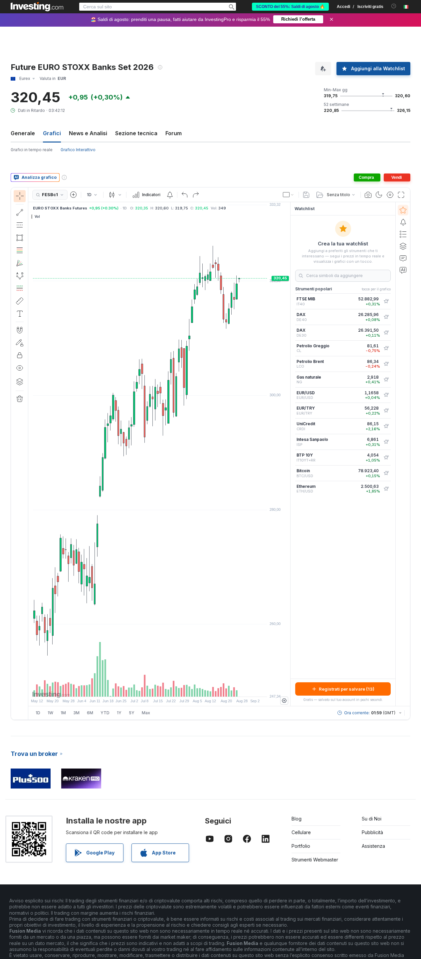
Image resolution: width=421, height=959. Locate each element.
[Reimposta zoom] (177, 688)
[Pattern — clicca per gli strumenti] (20, 276)
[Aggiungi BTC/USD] (386, 473)
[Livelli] (20, 382)
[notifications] (394, 6)
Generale (23, 133)
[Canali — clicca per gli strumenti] (20, 225)
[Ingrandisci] (150, 688)
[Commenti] (403, 258)
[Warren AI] (403, 270)
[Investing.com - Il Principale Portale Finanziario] (37, 6)
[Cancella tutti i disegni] (20, 399)
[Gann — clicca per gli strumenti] (20, 263)
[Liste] (403, 234)
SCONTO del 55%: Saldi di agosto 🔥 (290, 6)
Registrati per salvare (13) (346, 689)
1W (50, 712)
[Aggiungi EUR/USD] (386, 395)
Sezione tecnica (136, 133)
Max (146, 712)
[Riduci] (141, 688)
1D (38, 712)
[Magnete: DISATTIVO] (20, 330)
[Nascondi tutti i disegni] (20, 368)
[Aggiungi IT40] (386, 301)
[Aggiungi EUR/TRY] (386, 410)
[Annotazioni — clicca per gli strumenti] (20, 314)
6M (90, 712)
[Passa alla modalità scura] (379, 195)
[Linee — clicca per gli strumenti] (20, 212)
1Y (119, 712)
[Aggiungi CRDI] (386, 426)
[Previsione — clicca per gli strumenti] (20, 288)
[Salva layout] (306, 195)
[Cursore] (20, 196)
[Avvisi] (403, 222)
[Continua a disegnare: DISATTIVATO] (20, 343)
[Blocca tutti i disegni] (20, 355)
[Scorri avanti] (168, 688)
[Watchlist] (403, 210)
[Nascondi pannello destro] (288, 454)
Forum (173, 133)
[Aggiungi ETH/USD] (386, 488)
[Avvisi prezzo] (170, 195)
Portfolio (301, 846)
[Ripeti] (196, 195)
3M (76, 712)
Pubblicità (372, 832)
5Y (131, 712)
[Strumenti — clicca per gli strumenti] (20, 301)
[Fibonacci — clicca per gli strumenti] (20, 250)
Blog (297, 818)
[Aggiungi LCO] (386, 364)
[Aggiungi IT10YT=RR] (386, 457)
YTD (105, 712)
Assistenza (373, 846)
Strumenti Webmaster (315, 859)
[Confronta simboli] (74, 195)
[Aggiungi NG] (386, 379)
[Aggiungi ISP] (386, 442)
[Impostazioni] (284, 701)
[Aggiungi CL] (386, 348)
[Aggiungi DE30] (386, 332)
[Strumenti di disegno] (30, 454)
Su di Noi (371, 818)
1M (63, 712)
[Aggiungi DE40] (386, 317)
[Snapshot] (368, 195)
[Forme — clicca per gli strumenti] (20, 238)
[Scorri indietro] (159, 688)
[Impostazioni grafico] (390, 195)
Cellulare (301, 832)
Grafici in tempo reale (32, 149)
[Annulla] (185, 195)
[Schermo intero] (401, 195)
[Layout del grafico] (288, 195)
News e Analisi (88, 133)
